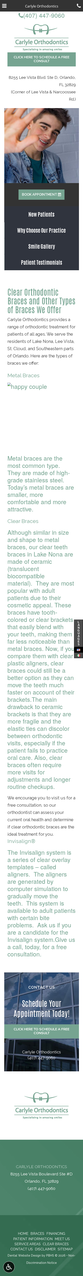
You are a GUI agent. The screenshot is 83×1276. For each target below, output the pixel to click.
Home (23, 1234)
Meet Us (62, 1239)
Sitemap (65, 1249)
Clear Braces (56, 1244)
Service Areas (27, 1244)
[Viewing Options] (9, 1267)
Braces (37, 1234)
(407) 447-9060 (42, 15)
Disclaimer (45, 1249)
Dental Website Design (24, 1255)
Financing (55, 1234)
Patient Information (33, 1239)
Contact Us (21, 1249)
